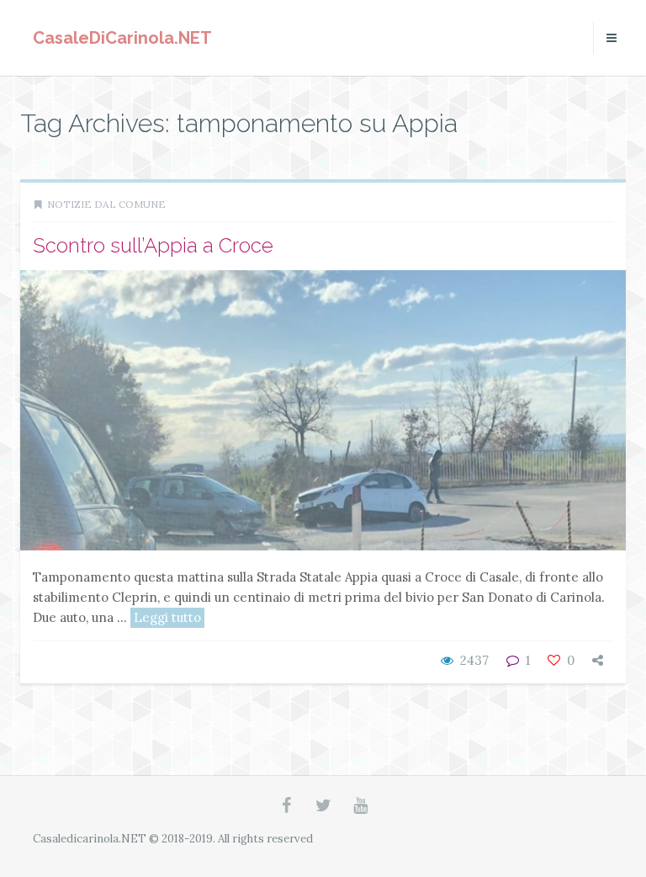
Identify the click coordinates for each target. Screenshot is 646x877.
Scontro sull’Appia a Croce (153, 245)
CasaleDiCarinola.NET (122, 38)
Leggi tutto (167, 617)
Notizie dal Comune (106, 204)
